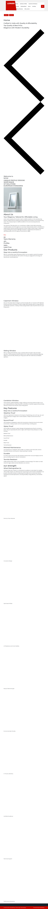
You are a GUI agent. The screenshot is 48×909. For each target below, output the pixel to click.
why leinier (27, 8)
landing (34, 6)
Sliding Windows (19, 8)
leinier (11, 3)
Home (29, 6)
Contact (17, 6)
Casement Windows (33, 3)
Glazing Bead (23, 6)
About (17, 3)
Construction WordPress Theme (11, 907)
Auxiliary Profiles (23, 3)
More (5, 234)
